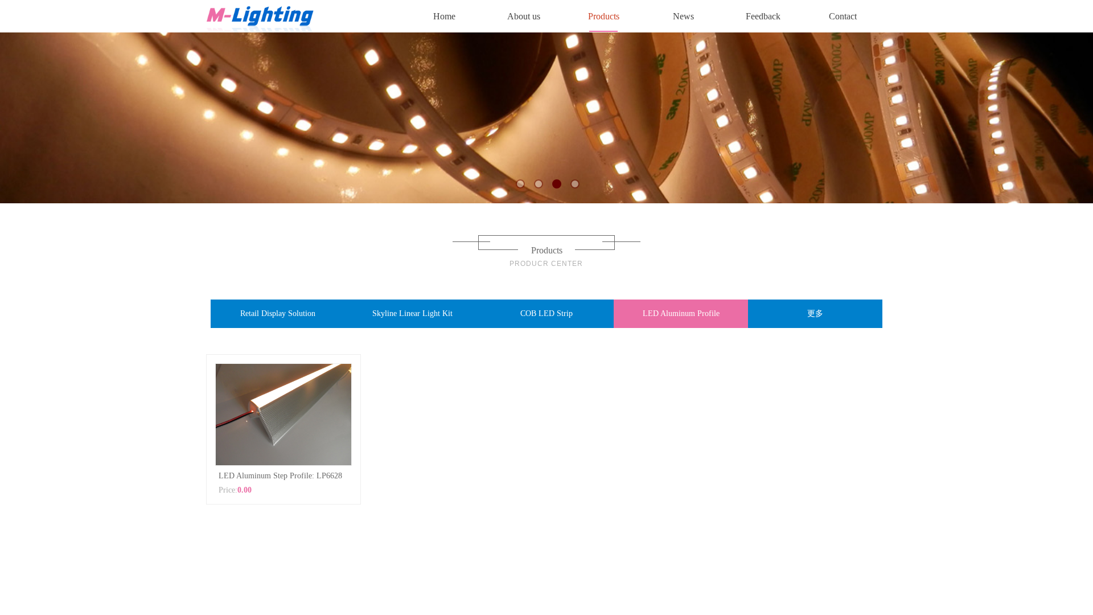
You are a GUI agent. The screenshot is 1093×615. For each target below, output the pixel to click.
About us (523, 16)
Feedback (763, 16)
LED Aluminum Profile (681, 313)
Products (603, 16)
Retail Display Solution (277, 313)
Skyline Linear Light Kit (412, 313)
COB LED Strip (546, 313)
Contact (843, 16)
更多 (815, 313)
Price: (228, 490)
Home (444, 16)
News (683, 16)
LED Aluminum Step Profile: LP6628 (280, 476)
